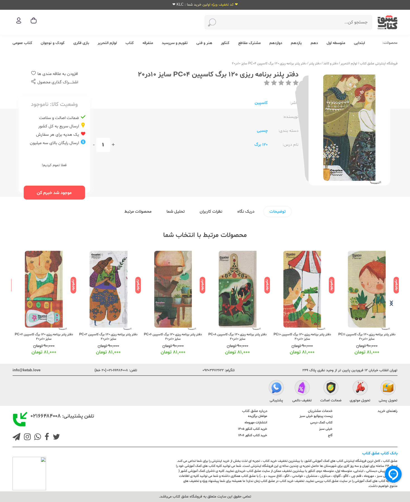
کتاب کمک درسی (321, 422)
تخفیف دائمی (302, 400)
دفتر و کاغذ (330, 63)
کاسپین (261, 103)
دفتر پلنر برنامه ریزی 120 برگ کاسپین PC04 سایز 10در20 (269, 63)
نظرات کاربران (211, 212)
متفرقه (148, 43)
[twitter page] (55, 437)
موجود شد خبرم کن (54, 193)
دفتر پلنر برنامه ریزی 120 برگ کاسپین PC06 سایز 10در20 (173, 336)
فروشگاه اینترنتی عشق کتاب (378, 63)
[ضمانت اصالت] (331, 388)
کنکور (225, 43)
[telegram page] (16, 437)
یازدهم (296, 43)
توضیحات (277, 212)
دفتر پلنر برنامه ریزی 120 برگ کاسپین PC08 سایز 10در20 (237, 336)
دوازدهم (275, 43)
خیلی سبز (325, 429)
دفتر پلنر (315, 63)
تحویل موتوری (360, 400)
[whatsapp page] (36, 437)
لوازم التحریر (107, 43)
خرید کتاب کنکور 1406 (252, 435)
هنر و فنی (204, 43)
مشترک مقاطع (249, 43)
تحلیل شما (176, 212)
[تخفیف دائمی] (302, 388)
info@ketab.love (26, 370)
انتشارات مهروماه (256, 422)
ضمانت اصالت (330, 400)
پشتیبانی (276, 400)
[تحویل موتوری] (360, 388)
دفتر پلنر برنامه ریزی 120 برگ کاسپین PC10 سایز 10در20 (302, 336)
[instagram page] (26, 437)
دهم (314, 43)
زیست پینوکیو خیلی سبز (316, 416)
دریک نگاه (245, 212)
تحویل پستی (388, 400)
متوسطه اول (336, 43)
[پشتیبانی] (276, 388)
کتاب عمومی (22, 43)
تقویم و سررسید (175, 43)
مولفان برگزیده (257, 416)
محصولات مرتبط (137, 212)
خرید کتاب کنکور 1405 (252, 429)
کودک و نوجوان (52, 43)
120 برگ (261, 145)
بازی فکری (81, 43)
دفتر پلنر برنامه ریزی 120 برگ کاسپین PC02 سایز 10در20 (108, 336)
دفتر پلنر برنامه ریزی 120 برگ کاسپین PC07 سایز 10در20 (44, 336)
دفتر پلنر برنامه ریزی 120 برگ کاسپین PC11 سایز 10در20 (366, 336)
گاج (330, 435)
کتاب (130, 43)
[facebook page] (45, 437)
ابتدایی (359, 43)
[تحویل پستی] (388, 388)
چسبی (262, 131)
